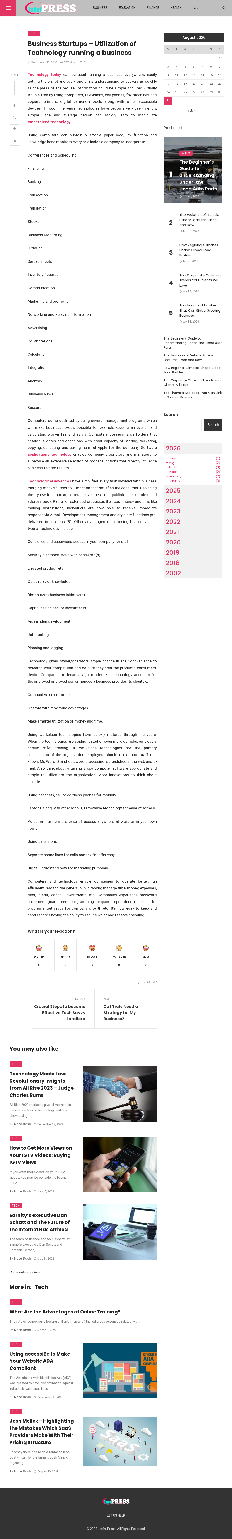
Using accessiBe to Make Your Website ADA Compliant (40, 1361)
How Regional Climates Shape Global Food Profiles (198, 250)
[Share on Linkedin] (14, 141)
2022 (173, 521)
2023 (173, 511)
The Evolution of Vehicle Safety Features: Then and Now (199, 219)
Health (176, 8)
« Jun (192, 111)
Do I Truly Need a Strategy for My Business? (121, 1012)
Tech (34, 33)
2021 (172, 531)
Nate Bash (22, 1124)
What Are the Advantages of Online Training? (65, 1311)
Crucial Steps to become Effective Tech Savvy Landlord (59, 1012)
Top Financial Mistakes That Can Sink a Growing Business (199, 310)
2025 (173, 490)
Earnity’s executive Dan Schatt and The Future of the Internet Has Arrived (40, 1222)
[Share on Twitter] (14, 117)
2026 (173, 448)
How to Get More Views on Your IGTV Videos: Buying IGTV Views (41, 1155)
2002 (173, 573)
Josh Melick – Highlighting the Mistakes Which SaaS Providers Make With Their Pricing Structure (42, 1432)
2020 (173, 542)
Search (171, 414)
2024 (173, 501)
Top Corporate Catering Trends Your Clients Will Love (200, 280)
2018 (173, 563)
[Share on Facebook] (14, 105)
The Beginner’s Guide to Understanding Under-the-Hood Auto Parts (198, 175)
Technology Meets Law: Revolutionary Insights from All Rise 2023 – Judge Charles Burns (42, 1084)
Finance (153, 8)
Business (100, 8)
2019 (172, 552)
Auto (186, 153)
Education (127, 8)
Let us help (116, 1515)
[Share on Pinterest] (14, 129)
